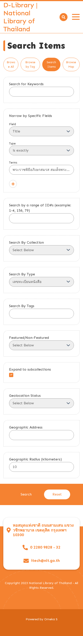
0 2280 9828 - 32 (45, 547)
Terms (13, 162)
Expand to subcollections (30, 369)
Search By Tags (21, 306)
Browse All (11, 64)
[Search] (64, 17)
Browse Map (71, 64)
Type (12, 143)
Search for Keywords (26, 84)
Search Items (51, 64)
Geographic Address (25, 427)
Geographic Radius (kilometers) (35, 459)
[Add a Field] (13, 184)
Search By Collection (26, 242)
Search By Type (22, 274)
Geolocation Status (25, 395)
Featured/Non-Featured (29, 338)
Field (12, 124)
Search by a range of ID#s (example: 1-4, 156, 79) (40, 208)
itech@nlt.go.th (45, 560)
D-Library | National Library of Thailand (20, 17)
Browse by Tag (30, 64)
